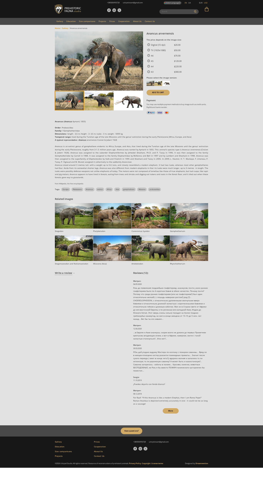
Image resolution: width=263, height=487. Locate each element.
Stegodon (59, 231)
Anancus (89, 189)
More (170, 411)
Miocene (142, 189)
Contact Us (150, 21)
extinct (100, 189)
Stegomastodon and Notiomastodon (71, 263)
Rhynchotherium (177, 263)
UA (189, 3)
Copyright (146, 463)
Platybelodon (99, 231)
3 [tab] (100, 87)
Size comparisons (87, 21)
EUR (201, 3)
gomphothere (128, 189)
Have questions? (131, 431)
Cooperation (124, 21)
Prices (112, 21)
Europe (66, 189)
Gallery (59, 21)
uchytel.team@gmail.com (159, 442)
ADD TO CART (158, 92)
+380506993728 (139, 442)
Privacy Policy (135, 463)
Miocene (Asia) (100, 263)
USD (206, 3)
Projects (102, 21)
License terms (157, 463)
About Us (137, 21)
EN (186, 3)
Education (71, 21)
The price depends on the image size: (164, 39)
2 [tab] (99, 87)
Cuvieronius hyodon (141, 231)
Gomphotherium (177, 231)
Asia (117, 189)
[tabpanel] (99, 61)
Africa (109, 189)
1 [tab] (97, 87)
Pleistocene (77, 189)
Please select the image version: (162, 77)
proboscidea (155, 189)
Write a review (63, 273)
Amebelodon (137, 263)
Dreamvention (202, 463)
